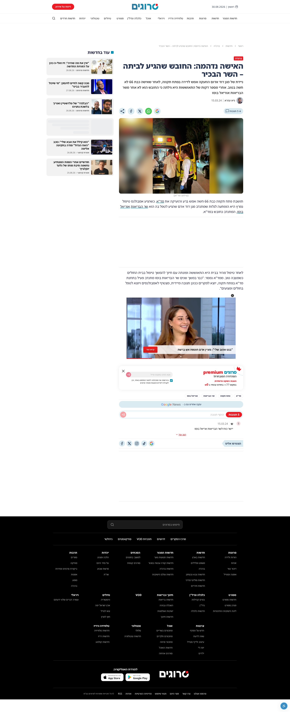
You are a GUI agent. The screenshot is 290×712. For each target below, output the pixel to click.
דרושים (161, 539)
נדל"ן (202, 605)
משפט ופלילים (198, 563)
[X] (139, 111)
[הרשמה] (128, 374)
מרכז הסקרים (178, 539)
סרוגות (202, 18)
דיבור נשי (232, 568)
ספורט (120, 18)
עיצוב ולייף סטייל (195, 641)
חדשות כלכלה (198, 611)
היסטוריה (105, 599)
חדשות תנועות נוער (163, 557)
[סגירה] (123, 371)
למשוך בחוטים (133, 557)
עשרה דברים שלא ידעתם (66, 599)
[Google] (157, 111)
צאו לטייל (105, 611)
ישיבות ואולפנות (165, 611)
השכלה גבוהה (166, 605)
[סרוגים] (174, 674)
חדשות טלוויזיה (101, 630)
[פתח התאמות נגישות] (284, 706)
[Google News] (152, 443)
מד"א (160, 201)
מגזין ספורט (230, 605)
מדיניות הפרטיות (143, 693)
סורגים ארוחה (166, 653)
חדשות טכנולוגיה (132, 636)
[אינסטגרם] (137, 443)
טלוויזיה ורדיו (175, 18)
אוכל (148, 18)
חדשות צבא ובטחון (195, 574)
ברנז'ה (202, 568)
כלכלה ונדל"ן (134, 18)
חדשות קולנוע (102, 641)
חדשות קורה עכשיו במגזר (160, 563)
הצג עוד (182, 434)
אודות (128, 693)
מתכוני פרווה (166, 641)
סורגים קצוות (133, 563)
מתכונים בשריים (164, 630)
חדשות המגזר (230, 18)
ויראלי (161, 18)
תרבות (190, 18)
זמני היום (174, 693)
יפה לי (201, 647)
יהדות (82, 18)
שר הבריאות (139, 206)
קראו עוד (150, 349)
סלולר (138, 630)
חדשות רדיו (103, 636)
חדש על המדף (197, 630)
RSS (120, 693)
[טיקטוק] (144, 443)
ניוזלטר (108, 539)
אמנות (74, 574)
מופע (74, 580)
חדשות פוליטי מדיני (195, 580)
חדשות (215, 18)
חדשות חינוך (167, 616)
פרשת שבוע (103, 568)
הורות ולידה (230, 557)
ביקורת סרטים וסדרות (66, 568)
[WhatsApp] (148, 111)
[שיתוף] (122, 111)
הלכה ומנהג (103, 557)
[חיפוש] (53, 18)
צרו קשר (186, 693)
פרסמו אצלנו (200, 693)
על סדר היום (102, 563)
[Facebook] (131, 111)
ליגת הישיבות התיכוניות (224, 611)
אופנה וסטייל (230, 574)
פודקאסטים (124, 539)
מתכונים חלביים (165, 636)
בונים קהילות (198, 599)
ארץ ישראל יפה (102, 605)
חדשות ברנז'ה (166, 568)
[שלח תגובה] (123, 415)
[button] (232, 295)
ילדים (201, 653)
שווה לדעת (198, 636)
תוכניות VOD (144, 539)
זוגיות (233, 563)
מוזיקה (73, 563)
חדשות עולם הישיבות (162, 574)
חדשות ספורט (229, 599)
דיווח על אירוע (63, 6)
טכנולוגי (94, 18)
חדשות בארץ (198, 557)
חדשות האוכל (166, 647)
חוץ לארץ (105, 616)
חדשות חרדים (67, 18)
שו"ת (106, 574)
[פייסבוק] (122, 443)
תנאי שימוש (160, 693)
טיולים (107, 18)
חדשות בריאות (166, 599)
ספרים (74, 557)
